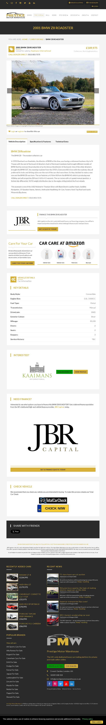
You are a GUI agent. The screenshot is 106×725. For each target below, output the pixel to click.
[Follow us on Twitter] (25, 3)
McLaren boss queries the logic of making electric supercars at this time (78, 589)
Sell (48, 15)
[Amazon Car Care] (67, 253)
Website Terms (66, 689)
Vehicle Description (17, 141)
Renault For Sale (13, 697)
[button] (13, 92)
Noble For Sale (12, 689)
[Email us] (12, 3)
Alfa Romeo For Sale (14, 650)
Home (29, 15)
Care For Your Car (21, 243)
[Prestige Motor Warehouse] (15, 15)
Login (95, 6)
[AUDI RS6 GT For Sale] (12, 587)
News (54, 15)
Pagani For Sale (12, 693)
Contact (94, 15)
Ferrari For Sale (12, 670)
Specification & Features (40, 141)
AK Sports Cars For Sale (16, 647)
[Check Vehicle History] (53, 500)
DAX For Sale (11, 662)
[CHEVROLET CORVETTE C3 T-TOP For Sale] (12, 597)
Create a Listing (76, 3)
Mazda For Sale (12, 685)
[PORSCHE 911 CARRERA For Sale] (12, 626)
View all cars (11, 643)
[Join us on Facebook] (17, 3)
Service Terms (77, 689)
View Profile (80, 372)
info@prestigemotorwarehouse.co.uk (65, 679)
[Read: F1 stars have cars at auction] (53, 579)
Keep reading (83, 582)
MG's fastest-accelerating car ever (75, 615)
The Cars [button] (38, 15)
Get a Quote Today (48, 229)
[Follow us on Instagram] (21, 3)
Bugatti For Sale (12, 654)
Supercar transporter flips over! (74, 602)
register (21, 131)
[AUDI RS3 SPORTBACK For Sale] (12, 607)
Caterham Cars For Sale (15, 658)
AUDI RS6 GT (25, 585)
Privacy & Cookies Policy (54, 689)
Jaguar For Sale (12, 674)
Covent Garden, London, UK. (61, 671)
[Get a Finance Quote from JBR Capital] (22, 221)
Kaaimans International (41, 51)
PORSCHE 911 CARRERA (30, 624)
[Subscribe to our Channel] (30, 3)
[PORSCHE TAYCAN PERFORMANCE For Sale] (12, 616)
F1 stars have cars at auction (72, 574)
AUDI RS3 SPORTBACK (29, 604)
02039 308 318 (56, 675)
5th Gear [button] (63, 15)
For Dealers (93, 3)
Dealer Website (64, 372)
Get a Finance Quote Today (53, 469)
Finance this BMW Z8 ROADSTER (53, 215)
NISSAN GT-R (25, 575)
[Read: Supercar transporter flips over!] (53, 606)
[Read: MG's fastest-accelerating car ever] (53, 620)
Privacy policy (87, 719)
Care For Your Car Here (22, 263)
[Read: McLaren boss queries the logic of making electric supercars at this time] (53, 593)
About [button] (84, 15)
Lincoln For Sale (12, 681)
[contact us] (7, 3)
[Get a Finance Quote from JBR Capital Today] (53, 438)
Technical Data (61, 141)
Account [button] (74, 15)
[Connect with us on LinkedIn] (34, 3)
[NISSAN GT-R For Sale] (12, 577)
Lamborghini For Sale (14, 678)
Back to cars (92, 131)
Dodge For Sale (12, 666)
